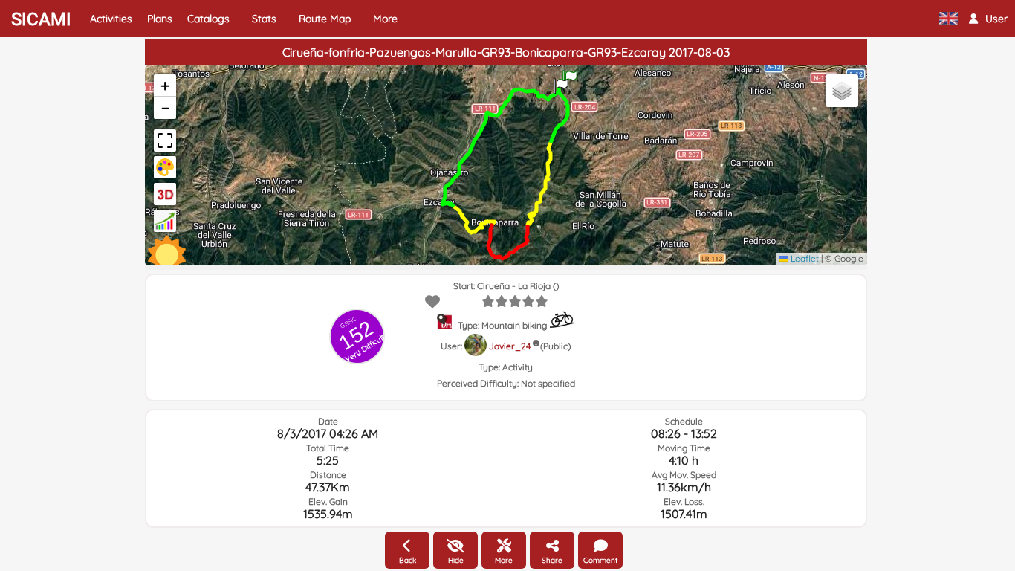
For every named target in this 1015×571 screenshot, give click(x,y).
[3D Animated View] (165, 194)
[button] (988, 18)
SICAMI (41, 19)
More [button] (385, 18)
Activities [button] (111, 18)
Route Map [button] (325, 18)
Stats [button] (264, 18)
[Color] (165, 167)
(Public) (555, 346)
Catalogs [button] (208, 18)
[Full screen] (165, 140)
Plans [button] (159, 18)
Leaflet (803, 258)
